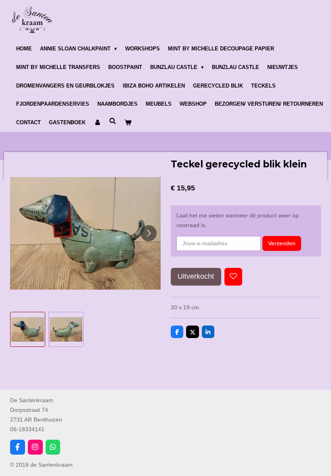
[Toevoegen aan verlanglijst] (233, 277)
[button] (27, 329)
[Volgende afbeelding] (148, 233)
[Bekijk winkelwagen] (128, 122)
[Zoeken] (112, 121)
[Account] (97, 122)
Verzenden (281, 243)
